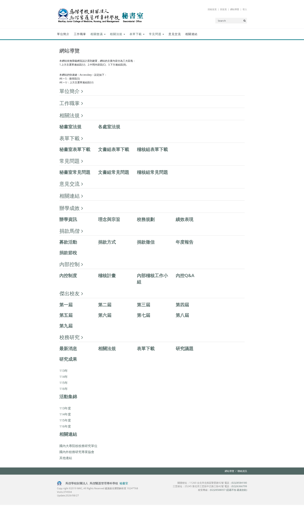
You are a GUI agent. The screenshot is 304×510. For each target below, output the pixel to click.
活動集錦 (68, 396)
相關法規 (116, 34)
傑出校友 (69, 293)
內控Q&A (185, 275)
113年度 (65, 408)
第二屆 (104, 304)
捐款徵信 (146, 242)
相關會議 (96, 34)
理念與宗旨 (109, 219)
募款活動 (68, 242)
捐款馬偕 (69, 230)
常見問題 (155, 34)
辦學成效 (69, 208)
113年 (63, 370)
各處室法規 (109, 126)
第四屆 (182, 304)
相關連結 (191, 34)
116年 (63, 389)
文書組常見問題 (113, 172)
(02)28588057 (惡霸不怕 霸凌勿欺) (228, 489)
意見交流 (174, 34)
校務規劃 (146, 219)
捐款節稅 (68, 252)
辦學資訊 (68, 219)
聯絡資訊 (242, 471)
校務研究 (69, 337)
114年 (63, 376)
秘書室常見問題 (74, 172)
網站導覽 (234, 9)
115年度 (65, 420)
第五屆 (66, 315)
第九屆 (66, 326)
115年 (63, 383)
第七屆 (143, 315)
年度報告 (184, 242)
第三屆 (143, 304)
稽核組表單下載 (152, 149)
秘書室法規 (70, 126)
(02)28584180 (239, 482)
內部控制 (69, 264)
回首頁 (223, 9)
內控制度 (68, 275)
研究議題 (184, 348)
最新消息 (68, 348)
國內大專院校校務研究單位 (78, 446)
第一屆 (66, 304)
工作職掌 (80, 34)
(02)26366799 (239, 486)
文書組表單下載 (113, 149)
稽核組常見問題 (152, 172)
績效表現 (184, 219)
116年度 (65, 426)
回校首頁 (212, 9)
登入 (245, 9)
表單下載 (136, 34)
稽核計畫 (107, 275)
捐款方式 (107, 242)
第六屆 (104, 315)
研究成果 (68, 359)
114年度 (65, 414)
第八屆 (182, 315)
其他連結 (65, 458)
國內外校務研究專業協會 (76, 452)
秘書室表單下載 (74, 149)
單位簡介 (63, 34)
